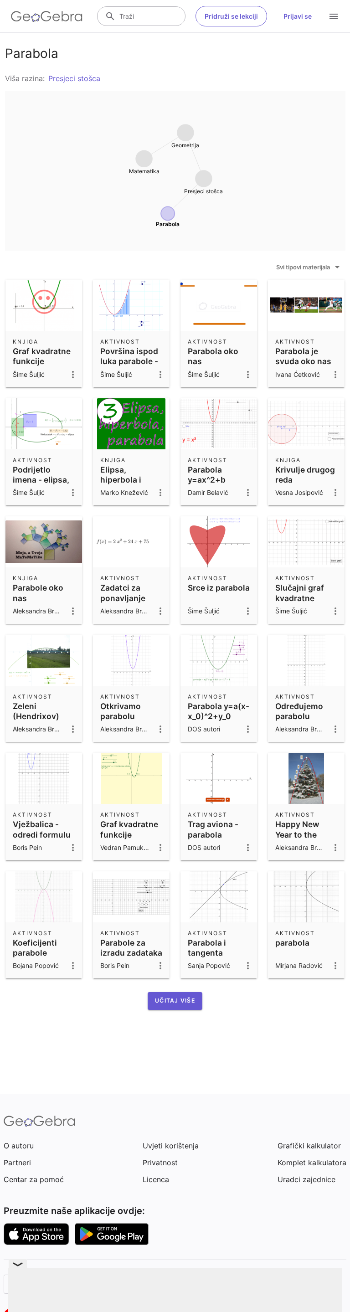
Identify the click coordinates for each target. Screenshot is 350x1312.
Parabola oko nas (213, 356)
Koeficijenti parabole (35, 947)
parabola (292, 942)
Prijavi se (297, 16)
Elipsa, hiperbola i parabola (120, 480)
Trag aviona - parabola (213, 829)
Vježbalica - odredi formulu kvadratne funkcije (42, 839)
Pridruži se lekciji (231, 16)
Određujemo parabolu (299, 711)
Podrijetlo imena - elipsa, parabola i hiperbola (41, 485)
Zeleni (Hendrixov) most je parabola (36, 721)
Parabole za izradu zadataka (131, 947)
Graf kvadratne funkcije (42, 356)
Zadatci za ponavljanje (122, 592)
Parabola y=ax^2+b (207, 474)
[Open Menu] (333, 16)
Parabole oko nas (38, 592)
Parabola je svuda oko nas (303, 356)
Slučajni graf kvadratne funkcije (299, 598)
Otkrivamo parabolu (120, 711)
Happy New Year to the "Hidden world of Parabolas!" (302, 839)
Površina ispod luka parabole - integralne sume (129, 366)
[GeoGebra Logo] (46, 16)
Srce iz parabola (219, 587)
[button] (175, 1000)
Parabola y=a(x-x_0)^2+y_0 (218, 711)
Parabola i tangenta (207, 947)
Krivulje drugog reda (305, 474)
